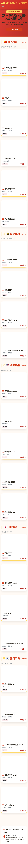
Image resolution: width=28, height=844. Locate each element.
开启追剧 (15, 29)
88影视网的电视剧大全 (15, 3)
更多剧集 (24, 42)
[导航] (3, 6)
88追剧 (22, 73)
